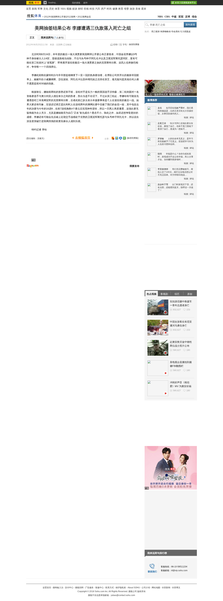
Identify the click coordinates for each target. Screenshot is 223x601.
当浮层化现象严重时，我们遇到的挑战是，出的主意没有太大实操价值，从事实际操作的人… (175, 111)
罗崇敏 (161, 138)
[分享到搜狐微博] (113, 138)
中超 (174, 16)
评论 (192, 117)
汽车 (97, 8)
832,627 (177, 309)
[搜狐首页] (34, 2)
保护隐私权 (121, 587)
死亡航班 (155, 31)
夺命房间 (175, 31)
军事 (40, 8)
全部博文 (176, 587)
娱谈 (74, 8)
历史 (51, 8)
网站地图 (156, 587)
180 (188, 350)
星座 (143, 8)
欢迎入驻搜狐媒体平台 (185, 2)
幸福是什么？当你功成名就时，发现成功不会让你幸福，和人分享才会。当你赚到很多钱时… (175, 157)
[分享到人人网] (120, 138)
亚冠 (180, 16)
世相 (86, 8)
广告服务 (89, 587)
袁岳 (160, 108)
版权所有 (141, 591)
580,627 (177, 350)
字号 (125, 44)
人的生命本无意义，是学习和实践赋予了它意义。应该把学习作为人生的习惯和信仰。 (175, 141)
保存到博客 (134, 44)
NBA (63, 8)
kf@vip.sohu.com (179, 570)
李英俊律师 (163, 169)
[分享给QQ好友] (116, 138)
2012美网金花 (84, 17)
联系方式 (109, 587)
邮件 (85, 3)
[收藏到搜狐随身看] (124, 138)
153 (188, 309)
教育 (120, 8)
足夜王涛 (162, 123)
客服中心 (99, 587)
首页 (28, 8)
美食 (138, 8)
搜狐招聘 (79, 587)
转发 (186, 117)
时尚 (109, 8)
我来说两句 (52, 37)
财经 (80, 8)
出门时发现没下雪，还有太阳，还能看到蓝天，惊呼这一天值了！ (175, 187)
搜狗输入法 (58, 587)
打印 (115, 44)
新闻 (34, 8)
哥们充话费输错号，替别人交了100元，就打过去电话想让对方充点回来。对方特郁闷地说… (175, 172)
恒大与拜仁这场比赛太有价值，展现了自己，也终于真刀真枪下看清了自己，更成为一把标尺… (175, 126)
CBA (167, 16)
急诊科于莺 (163, 184)
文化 (45, 8)
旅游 (132, 8)
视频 (69, 8)
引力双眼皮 (185, 31)
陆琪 (160, 154)
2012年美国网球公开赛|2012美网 (59, 17)
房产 (103, 8)
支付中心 (69, 587)
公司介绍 (146, 587)
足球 (187, 16)
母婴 (126, 8)
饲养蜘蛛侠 (165, 31)
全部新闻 (166, 587)
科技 (92, 8)
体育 (57, 8)
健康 (115, 8)
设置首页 (47, 587)
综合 (194, 16)
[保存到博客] (132, 138)
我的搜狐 (76, 3)
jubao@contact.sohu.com (123, 595)
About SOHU (134, 587)
